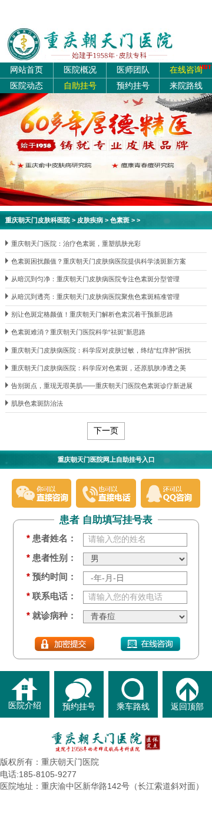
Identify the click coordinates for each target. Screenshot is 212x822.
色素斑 (120, 219)
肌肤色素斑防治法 (37, 403)
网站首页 (26, 69)
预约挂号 (133, 85)
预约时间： (51, 576)
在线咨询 (186, 69)
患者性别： (51, 558)
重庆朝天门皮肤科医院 (37, 219)
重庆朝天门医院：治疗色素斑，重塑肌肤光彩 (76, 243)
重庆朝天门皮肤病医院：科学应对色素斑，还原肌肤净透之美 (98, 367)
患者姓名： (51, 538)
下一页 (106, 430)
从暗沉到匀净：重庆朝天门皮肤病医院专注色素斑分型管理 (95, 278)
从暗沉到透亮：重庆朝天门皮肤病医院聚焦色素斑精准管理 (95, 296)
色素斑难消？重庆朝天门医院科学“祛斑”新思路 (78, 332)
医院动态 (26, 85)
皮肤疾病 (90, 219)
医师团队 (133, 69)
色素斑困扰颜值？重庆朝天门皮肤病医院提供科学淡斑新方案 (98, 261)
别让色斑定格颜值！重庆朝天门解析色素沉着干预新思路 (92, 314)
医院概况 (80, 69)
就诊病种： (51, 615)
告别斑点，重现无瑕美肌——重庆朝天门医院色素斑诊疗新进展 (102, 385)
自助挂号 (80, 85)
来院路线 (186, 85)
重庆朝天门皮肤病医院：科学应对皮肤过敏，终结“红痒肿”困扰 (101, 350)
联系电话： (51, 596)
